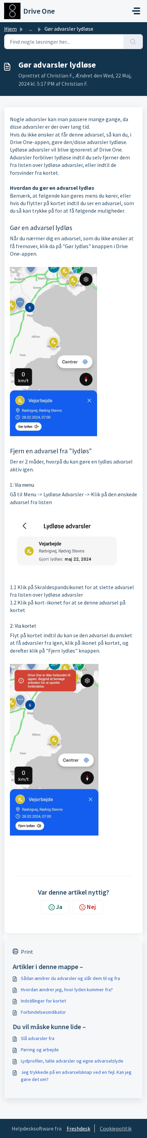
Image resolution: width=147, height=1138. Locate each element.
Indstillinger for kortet (43, 1001)
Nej (91, 907)
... (30, 28)
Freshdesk (78, 1128)
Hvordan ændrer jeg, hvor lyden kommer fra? (67, 989)
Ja (59, 907)
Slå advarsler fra (37, 1038)
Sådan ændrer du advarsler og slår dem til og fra (70, 978)
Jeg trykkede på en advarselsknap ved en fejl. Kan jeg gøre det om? (76, 1075)
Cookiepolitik (116, 1128)
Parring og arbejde (40, 1050)
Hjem (10, 28)
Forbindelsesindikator (43, 1012)
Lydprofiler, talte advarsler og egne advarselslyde (72, 1061)
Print (27, 951)
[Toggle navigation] (136, 11)
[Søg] (133, 41)
